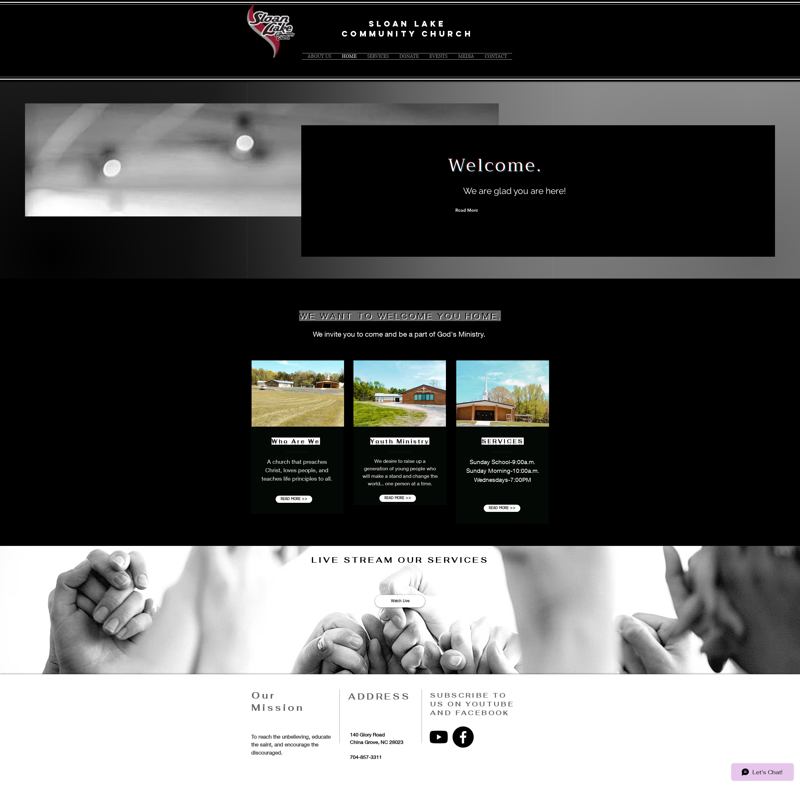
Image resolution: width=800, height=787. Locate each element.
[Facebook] (463, 737)
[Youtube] (438, 737)
